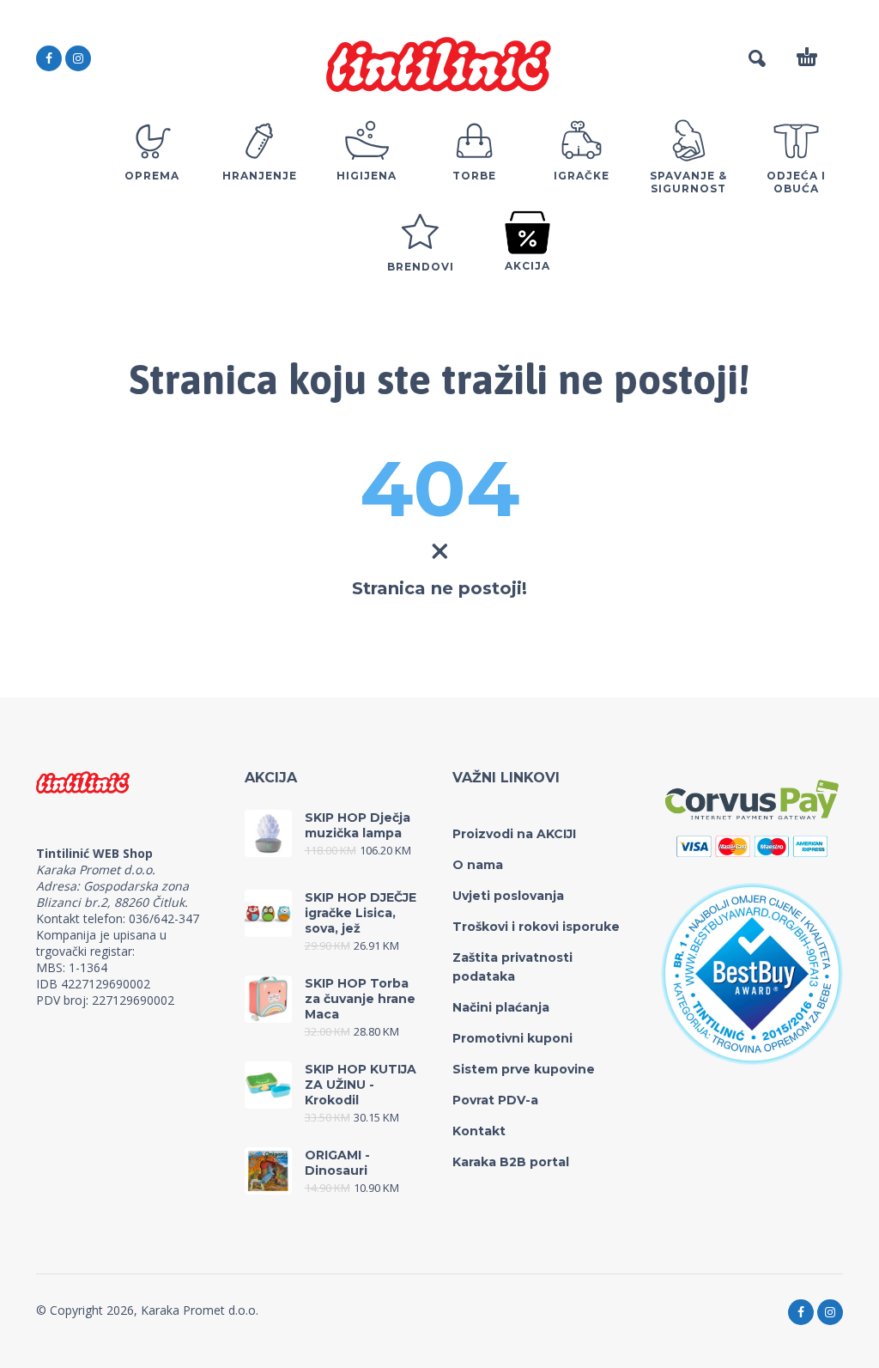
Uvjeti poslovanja (508, 895)
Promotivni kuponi (512, 1038)
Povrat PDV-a (495, 1100)
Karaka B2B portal (510, 1162)
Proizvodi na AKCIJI (514, 834)
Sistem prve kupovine (523, 1069)
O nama (477, 864)
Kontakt (479, 1131)
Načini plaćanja (500, 1007)
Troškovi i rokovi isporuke (536, 926)
